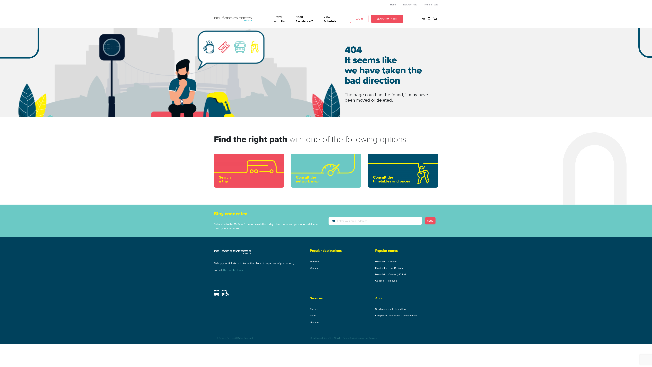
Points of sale (431, 4)
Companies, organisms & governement (396, 315)
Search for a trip (387, 18)
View (329, 19)
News (313, 315)
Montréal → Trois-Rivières (389, 268)
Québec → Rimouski (386, 280)
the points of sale (233, 270)
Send (430, 220)
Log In (359, 18)
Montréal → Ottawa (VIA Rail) (390, 274)
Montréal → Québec (386, 261)
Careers (314, 309)
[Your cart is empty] (435, 18)
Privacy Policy (349, 337)
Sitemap (314, 322)
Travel (279, 19)
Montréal (314, 261)
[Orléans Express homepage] (233, 19)
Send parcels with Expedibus (390, 309)
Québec (314, 268)
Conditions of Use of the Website (325, 337)
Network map (410, 4)
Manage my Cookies (367, 337)
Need (304, 19)
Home (393, 4)
